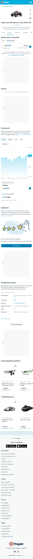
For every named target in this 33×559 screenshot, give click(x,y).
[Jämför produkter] (30, 18)
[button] (30, 10)
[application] (16, 163)
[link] (9, 377)
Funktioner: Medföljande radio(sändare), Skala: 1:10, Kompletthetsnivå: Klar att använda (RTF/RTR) (16, 28)
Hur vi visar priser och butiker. (16, 55)
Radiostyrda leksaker (8, 6)
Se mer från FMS (5, 319)
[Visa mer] (2, 46)
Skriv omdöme (16, 25)
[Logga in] (31, 2)
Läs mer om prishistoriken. (24, 134)
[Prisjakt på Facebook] (15, 551)
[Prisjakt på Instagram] (18, 551)
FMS (15, 300)
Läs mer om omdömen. (7, 215)
